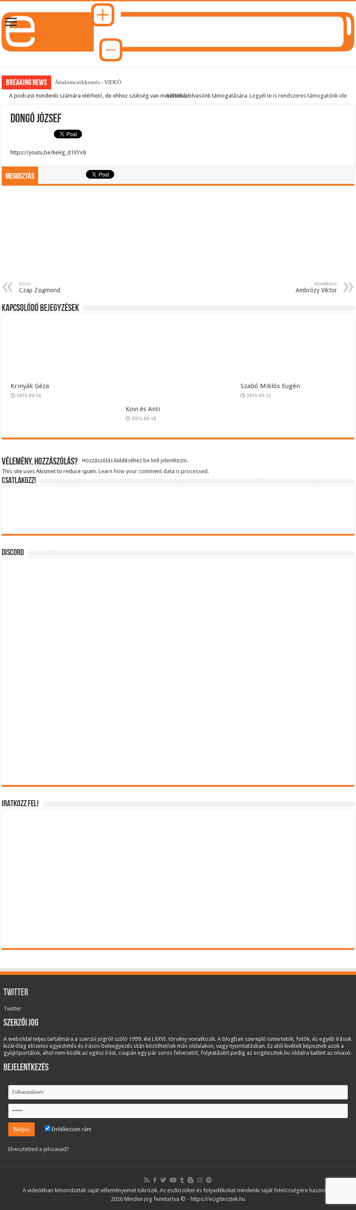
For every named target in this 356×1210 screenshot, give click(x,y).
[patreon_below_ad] (178, 237)
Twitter (15, 993)
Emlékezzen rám (71, 1129)
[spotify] (209, 1180)
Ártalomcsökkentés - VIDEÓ (88, 82)
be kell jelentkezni (165, 460)
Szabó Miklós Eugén (270, 386)
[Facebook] (155, 1180)
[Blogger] (190, 1180)
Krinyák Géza (29, 386)
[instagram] (199, 1180)
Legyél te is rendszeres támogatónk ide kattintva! (257, 95)
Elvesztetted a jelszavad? (38, 1149)
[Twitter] (163, 1180)
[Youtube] (173, 1180)
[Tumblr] (182, 1180)
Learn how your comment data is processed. (154, 471)
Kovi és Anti (142, 409)
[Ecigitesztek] (178, 34)
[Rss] (146, 1180)
